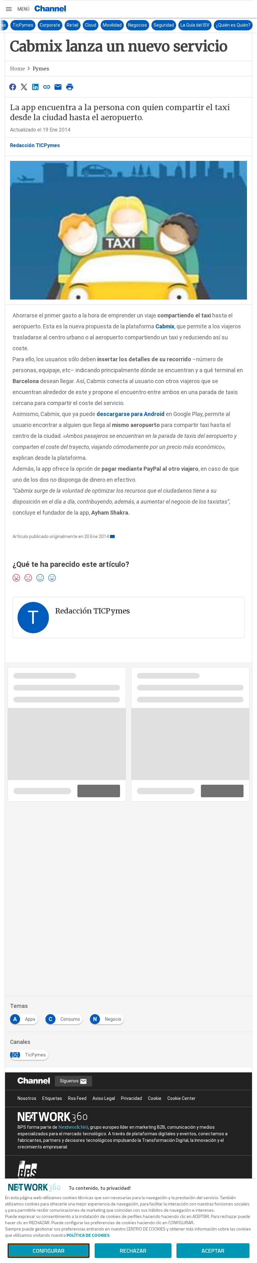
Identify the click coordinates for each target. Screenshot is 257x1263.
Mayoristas (47, 25)
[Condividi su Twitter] (24, 87)
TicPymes (76, 25)
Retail (125, 25)
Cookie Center (181, 1098)
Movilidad (165, 25)
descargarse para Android (131, 414)
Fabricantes (17, 25)
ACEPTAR (213, 1250)
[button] (17, 9)
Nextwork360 (73, 1127)
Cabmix (164, 326)
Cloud (143, 25)
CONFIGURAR (49, 1250)
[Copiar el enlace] (47, 87)
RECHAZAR (133, 1250)
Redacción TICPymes (35, 145)
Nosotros (27, 1098)
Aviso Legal (103, 1098)
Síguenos (70, 1080)
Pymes (41, 68)
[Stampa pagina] (70, 87)
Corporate (103, 25)
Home (17, 68)
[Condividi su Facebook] (13, 87)
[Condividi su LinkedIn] (35, 87)
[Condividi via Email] (58, 87)
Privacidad (131, 1098)
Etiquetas (52, 1098)
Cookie (154, 1098)
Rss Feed (77, 1098)
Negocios (190, 25)
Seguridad (217, 25)
